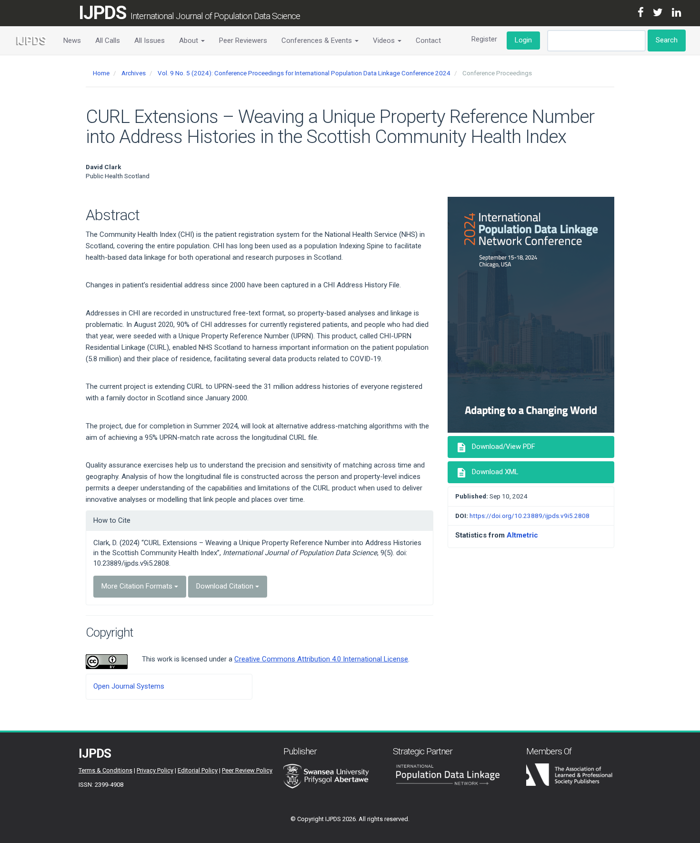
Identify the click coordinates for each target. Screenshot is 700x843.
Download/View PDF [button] (495, 447)
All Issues (149, 40)
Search (667, 40)
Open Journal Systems (128, 686)
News (72, 40)
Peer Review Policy (247, 770)
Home (101, 73)
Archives (133, 73)
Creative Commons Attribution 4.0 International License (321, 659)
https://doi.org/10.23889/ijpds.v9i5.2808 (530, 515)
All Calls (107, 40)
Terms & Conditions (105, 770)
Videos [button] (385, 40)
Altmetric (522, 535)
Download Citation (225, 586)
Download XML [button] (487, 472)
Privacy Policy (155, 770)
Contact (428, 40)
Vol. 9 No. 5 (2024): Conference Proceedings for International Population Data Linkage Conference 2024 (304, 73)
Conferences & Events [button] (317, 40)
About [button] (189, 40)
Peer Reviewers (243, 40)
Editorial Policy (198, 770)
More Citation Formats (137, 586)
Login (523, 40)
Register (484, 39)
